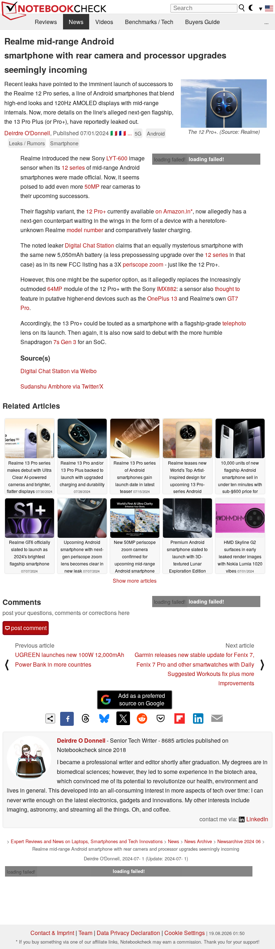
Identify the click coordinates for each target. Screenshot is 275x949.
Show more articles (134, 580)
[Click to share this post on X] (123, 718)
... (266, 22)
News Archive (198, 841)
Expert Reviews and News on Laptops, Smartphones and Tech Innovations (87, 841)
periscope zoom (143, 264)
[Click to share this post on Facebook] (67, 718)
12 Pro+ (96, 211)
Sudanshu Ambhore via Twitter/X (61, 386)
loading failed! (169, 159)
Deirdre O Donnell (81, 740)
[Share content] (50, 718)
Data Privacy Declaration (128, 933)
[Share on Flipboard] (179, 718)
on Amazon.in (172, 211)
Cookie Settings (184, 933)
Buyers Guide (202, 22)
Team (85, 933)
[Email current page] (217, 718)
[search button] (242, 7)
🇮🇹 (113, 133)
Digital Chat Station (89, 245)
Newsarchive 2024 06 (239, 841)
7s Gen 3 (64, 342)
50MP (92, 186)
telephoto (234, 323)
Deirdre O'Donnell (27, 133)
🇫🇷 (122, 133)
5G (138, 133)
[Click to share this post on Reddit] (142, 718)
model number (85, 230)
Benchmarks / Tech (149, 22)
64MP (54, 289)
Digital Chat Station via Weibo (58, 371)
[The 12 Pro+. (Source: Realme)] (224, 103)
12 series (73, 167)
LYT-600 (116, 158)
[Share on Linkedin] (198, 718)
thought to (227, 289)
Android (156, 133)
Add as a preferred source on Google (141, 699)
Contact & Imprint (52, 933)
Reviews (46, 22)
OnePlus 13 (162, 298)
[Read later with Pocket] (161, 718)
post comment (28, 628)
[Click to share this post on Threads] (85, 718)
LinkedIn (256, 819)
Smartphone (64, 143)
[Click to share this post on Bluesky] (104, 718)
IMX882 (167, 289)
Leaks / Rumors (27, 143)
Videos (104, 22)
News (76, 22)
